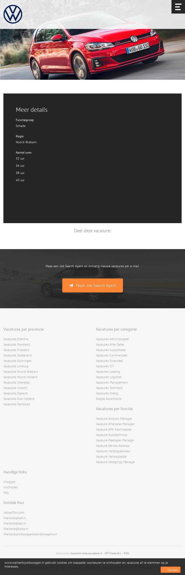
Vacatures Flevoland (16, 344)
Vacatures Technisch (109, 388)
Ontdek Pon (13, 502)
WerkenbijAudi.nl (14, 518)
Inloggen (9, 482)
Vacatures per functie (114, 408)
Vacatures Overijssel (16, 382)
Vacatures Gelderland (17, 355)
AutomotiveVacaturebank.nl (86, 553)
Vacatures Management (112, 382)
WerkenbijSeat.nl (14, 523)
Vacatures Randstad (16, 404)
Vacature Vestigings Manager (115, 462)
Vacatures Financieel (109, 360)
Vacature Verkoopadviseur (113, 451)
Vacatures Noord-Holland (20, 377)
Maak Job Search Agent (96, 285)
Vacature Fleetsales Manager (115, 440)
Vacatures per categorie (116, 329)
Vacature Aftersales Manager (115, 424)
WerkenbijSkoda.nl (15, 529)
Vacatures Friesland (16, 350)
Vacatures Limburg (15, 366)
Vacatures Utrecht (15, 388)
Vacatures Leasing (108, 371)
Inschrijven (10, 487)
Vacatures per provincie (23, 329)
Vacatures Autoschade (110, 350)
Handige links (15, 471)
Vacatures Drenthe (15, 339)
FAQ (6, 492)
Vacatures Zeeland (15, 393)
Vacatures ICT (105, 366)
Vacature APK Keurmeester (114, 429)
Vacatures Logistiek (109, 377)
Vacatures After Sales (110, 344)
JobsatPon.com (13, 512)
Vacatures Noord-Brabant (20, 371)
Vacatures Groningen (17, 360)
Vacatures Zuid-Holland (19, 398)
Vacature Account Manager (114, 418)
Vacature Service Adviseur (113, 445)
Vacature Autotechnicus (111, 435)
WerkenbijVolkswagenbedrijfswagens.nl (30, 534)
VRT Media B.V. (112, 553)
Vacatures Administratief (112, 339)
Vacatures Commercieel (111, 355)
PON (126, 553)
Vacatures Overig (107, 393)
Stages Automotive (108, 398)
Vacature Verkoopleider (111, 456)
